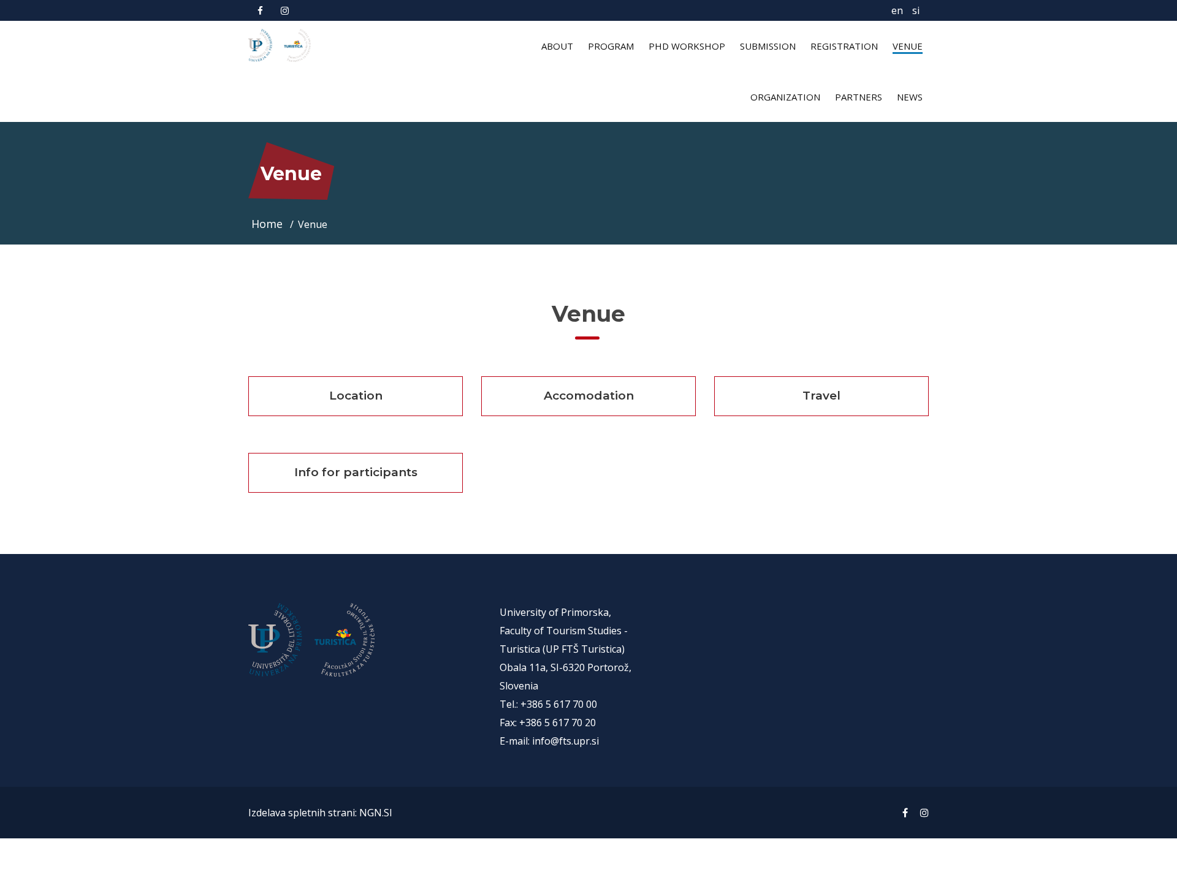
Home (268, 223)
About (557, 46)
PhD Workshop (687, 46)
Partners (858, 97)
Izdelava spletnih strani (301, 812)
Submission (768, 46)
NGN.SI (375, 812)
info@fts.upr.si (565, 741)
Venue (908, 46)
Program (611, 46)
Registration (844, 46)
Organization (785, 97)
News (910, 97)
